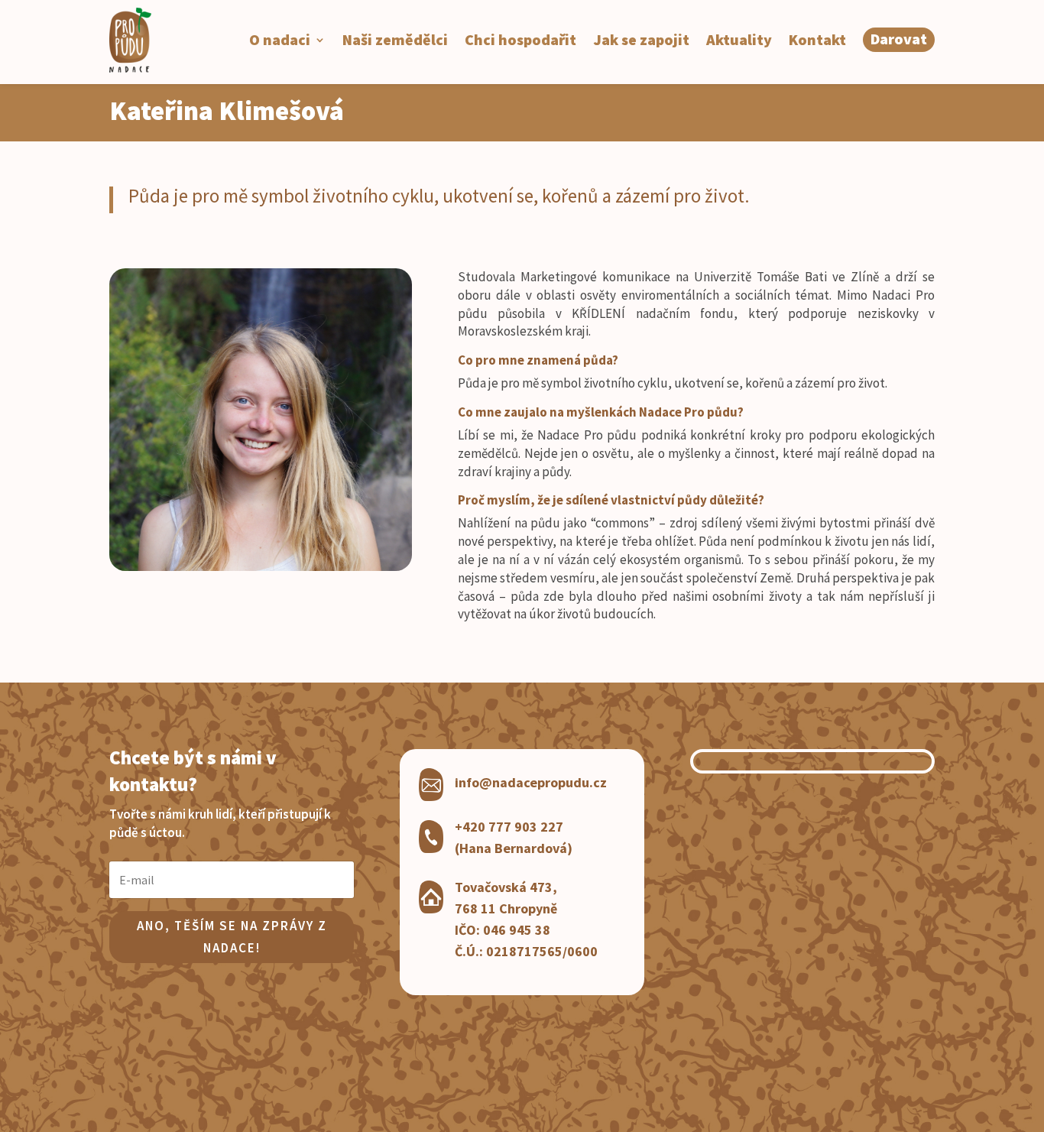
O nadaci (279, 39)
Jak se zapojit (641, 39)
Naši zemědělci (395, 39)
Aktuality (739, 39)
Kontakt (817, 39)
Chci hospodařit (520, 39)
